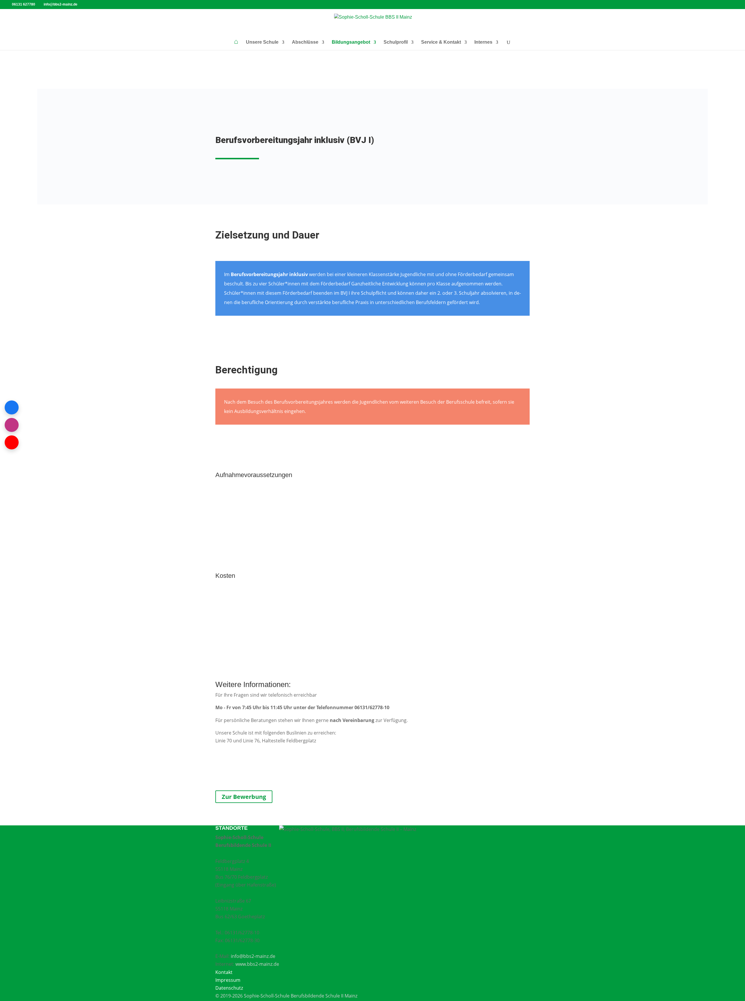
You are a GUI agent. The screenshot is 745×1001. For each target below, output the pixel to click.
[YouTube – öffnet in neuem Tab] (12, 442)
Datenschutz (229, 988)
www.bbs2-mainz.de (257, 964)
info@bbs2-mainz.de (253, 956)
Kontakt (224, 972)
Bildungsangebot (351, 42)
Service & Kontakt (441, 42)
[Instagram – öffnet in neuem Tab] (12, 425)
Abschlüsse (305, 42)
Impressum (227, 980)
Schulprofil (396, 42)
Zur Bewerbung (244, 797)
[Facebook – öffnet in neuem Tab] (12, 407)
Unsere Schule (262, 42)
